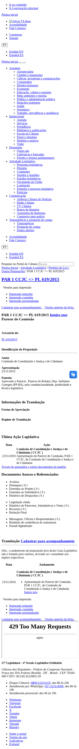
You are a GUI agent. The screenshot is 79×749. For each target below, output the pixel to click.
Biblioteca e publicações (31, 130)
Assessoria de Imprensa (31, 213)
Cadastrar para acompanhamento (22, 307)
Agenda (21, 119)
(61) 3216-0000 (53, 686)
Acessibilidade (18, 24)
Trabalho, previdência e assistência (38, 113)
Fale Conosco (17, 28)
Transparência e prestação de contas (30, 220)
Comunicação (17, 195)
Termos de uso (18, 737)
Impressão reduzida (21, 294)
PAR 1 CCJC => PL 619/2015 (30, 279)
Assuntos (14, 68)
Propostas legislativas (30, 164)
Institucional (16, 116)
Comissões (23, 171)
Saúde (20, 106)
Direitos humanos (27, 85)
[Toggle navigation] (20, 62)
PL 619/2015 (9, 339)
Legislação (23, 185)
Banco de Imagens (28, 209)
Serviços (22, 123)
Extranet (14, 744)
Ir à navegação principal (23, 8)
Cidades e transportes (30, 75)
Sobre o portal (17, 733)
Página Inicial (10, 267)
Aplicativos (16, 740)
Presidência (24, 126)
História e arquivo (28, 140)
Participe (22, 192)
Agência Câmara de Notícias (34, 199)
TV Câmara (24, 206)
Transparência (25, 223)
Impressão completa (21, 297)
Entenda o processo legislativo (35, 188)
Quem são (23, 151)
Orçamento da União (29, 182)
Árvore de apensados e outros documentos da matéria (34, 466)
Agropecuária (25, 71)
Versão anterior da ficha (59, 307)
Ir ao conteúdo (18, 4)
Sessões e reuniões (28, 175)
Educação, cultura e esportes (34, 92)
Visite (20, 144)
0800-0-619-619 (40, 682)
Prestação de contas (28, 226)
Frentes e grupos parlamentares (35, 157)
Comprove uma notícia (30, 216)
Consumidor (24, 82)
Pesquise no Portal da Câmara (20, 264)
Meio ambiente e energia (32, 95)
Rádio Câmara (25, 202)
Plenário (22, 168)
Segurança (23, 109)
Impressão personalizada (24, 301)
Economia (23, 88)
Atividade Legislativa (22, 161)
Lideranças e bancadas (30, 154)
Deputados (15, 147)
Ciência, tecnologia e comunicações (38, 78)
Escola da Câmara (28, 133)
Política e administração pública (36, 99)
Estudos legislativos (29, 178)
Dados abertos (25, 230)
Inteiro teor (58, 315)
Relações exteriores (28, 102)
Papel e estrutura (27, 137)
